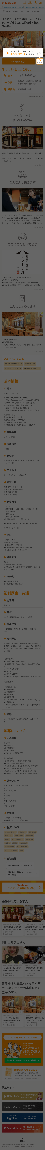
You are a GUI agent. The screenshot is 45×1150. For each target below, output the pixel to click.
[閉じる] (40, 53)
